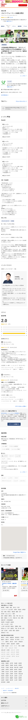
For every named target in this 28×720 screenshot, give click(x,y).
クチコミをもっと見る (20, 406)
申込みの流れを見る (20, 101)
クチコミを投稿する (14, 424)
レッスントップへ (22, 5)
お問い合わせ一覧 (9, 712)
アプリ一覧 (3, 712)
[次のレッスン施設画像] (26, 583)
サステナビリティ (17, 712)
